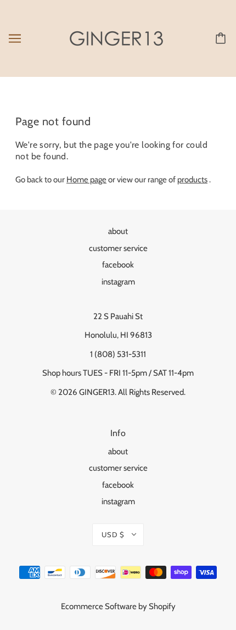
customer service (118, 248)
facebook (118, 265)
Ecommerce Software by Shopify (118, 606)
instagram (118, 282)
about (118, 231)
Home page (86, 180)
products (192, 180)
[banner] (116, 38)
